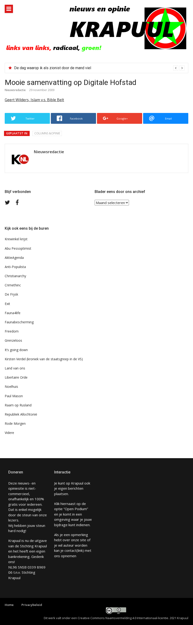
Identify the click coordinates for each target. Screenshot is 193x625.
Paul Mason (14, 396)
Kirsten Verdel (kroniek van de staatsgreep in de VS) (44, 359)
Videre (9, 432)
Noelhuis (11, 386)
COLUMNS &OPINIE (47, 133)
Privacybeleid (31, 605)
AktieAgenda (14, 257)
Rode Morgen (15, 423)
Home (9, 605)
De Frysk (11, 294)
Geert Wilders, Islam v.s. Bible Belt (34, 99)
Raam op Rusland (18, 405)
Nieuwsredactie (15, 90)
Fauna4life (12, 313)
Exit (7, 303)
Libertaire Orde (16, 377)
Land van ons (15, 368)
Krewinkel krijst (16, 239)
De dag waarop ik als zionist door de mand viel (52, 68)
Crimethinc (13, 285)
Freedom (12, 331)
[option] (99, 68)
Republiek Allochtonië (21, 414)
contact (70, 550)
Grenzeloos (13, 340)
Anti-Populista (15, 266)
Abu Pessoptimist (18, 248)
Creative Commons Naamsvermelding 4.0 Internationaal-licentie (123, 618)
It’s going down (16, 350)
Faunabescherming (19, 322)
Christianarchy (15, 276)
